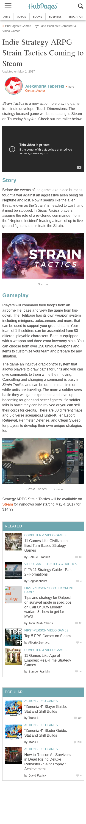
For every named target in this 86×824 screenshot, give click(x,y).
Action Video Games (41, 701)
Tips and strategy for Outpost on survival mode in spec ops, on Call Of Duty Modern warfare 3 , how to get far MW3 (48, 607)
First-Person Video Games (46, 630)
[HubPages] (43, 7)
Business (55, 16)
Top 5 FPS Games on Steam (47, 636)
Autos (21, 16)
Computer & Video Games (45, 535)
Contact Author (35, 90)
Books (37, 16)
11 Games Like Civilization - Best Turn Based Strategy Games (47, 545)
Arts (6, 16)
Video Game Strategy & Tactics (50, 564)
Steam (7, 504)
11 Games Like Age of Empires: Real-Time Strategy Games (47, 660)
